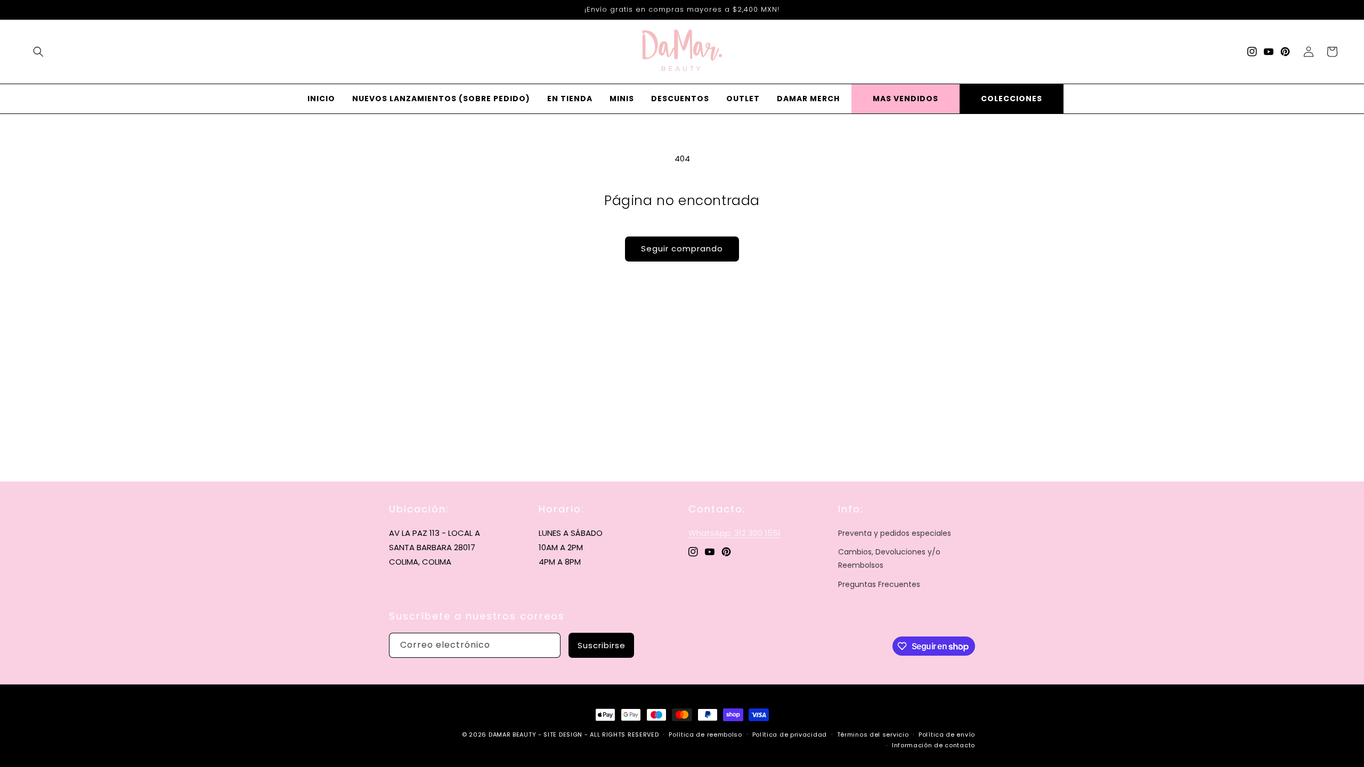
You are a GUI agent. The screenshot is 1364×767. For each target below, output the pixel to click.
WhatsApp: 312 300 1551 (734, 532)
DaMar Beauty (512, 734)
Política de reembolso (705, 734)
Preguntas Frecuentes (879, 584)
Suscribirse (602, 645)
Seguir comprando (682, 248)
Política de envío (947, 734)
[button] (38, 51)
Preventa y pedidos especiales (894, 533)
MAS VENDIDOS (905, 98)
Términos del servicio (873, 734)
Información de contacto (933, 745)
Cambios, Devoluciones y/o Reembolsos (889, 558)
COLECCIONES (1011, 98)
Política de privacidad (789, 734)
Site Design (562, 734)
